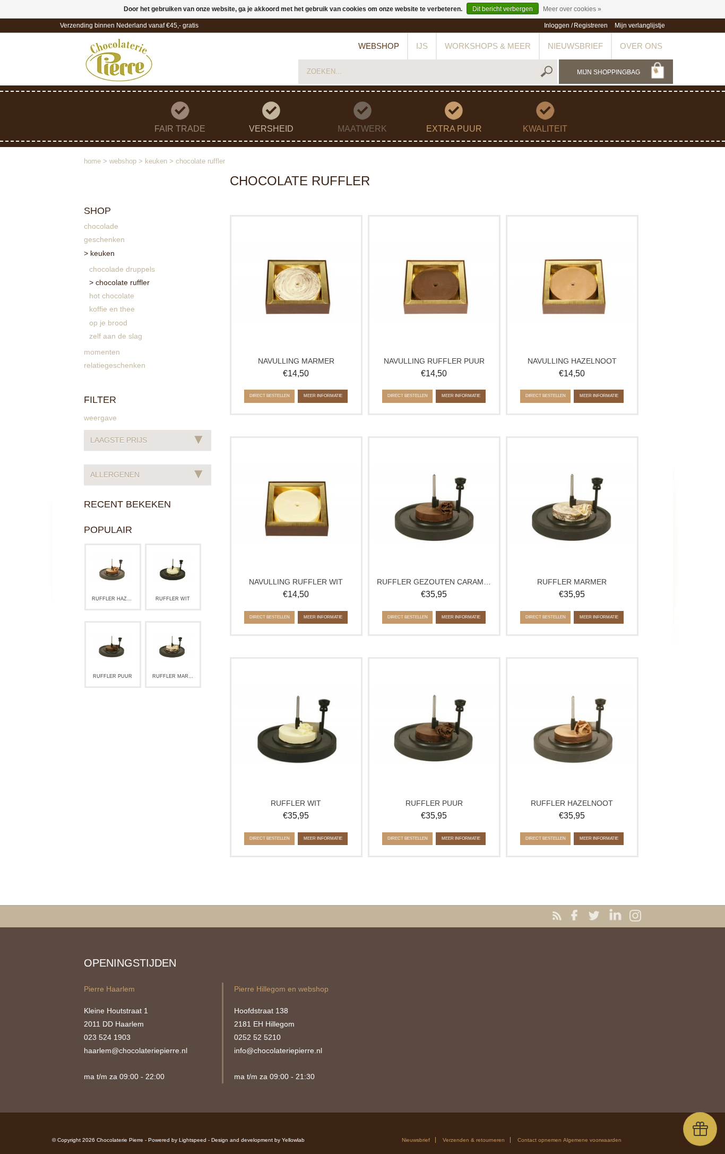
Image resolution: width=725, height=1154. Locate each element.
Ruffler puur (112, 676)
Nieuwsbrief (575, 45)
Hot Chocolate (111, 295)
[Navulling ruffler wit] (296, 506)
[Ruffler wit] (172, 569)
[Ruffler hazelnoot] (112, 569)
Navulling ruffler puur (434, 361)
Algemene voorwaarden (592, 1140)
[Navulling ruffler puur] (434, 284)
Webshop (378, 45)
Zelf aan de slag (115, 336)
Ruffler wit (173, 598)
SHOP (97, 210)
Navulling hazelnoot (572, 361)
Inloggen (556, 25)
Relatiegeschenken (114, 365)
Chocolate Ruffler (200, 161)
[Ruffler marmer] (172, 646)
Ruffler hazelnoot (113, 598)
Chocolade (101, 226)
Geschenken (104, 239)
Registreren (591, 25)
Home (92, 161)
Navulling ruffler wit (296, 582)
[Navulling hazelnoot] (572, 284)
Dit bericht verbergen (502, 9)
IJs (422, 45)
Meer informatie (323, 395)
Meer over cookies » (572, 9)
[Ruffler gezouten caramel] (434, 506)
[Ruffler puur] (112, 646)
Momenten (102, 352)
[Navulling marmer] (296, 284)
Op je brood (108, 322)
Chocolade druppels (122, 269)
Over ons (641, 45)
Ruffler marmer (173, 676)
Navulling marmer (296, 361)
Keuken (156, 161)
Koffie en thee (112, 309)
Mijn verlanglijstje (640, 25)
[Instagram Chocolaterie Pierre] (635, 916)
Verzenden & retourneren (474, 1140)
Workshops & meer (488, 45)
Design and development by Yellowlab (258, 1140)
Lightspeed (192, 1140)
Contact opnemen (539, 1140)
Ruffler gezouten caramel (434, 582)
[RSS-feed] (558, 916)
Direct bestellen (269, 395)
